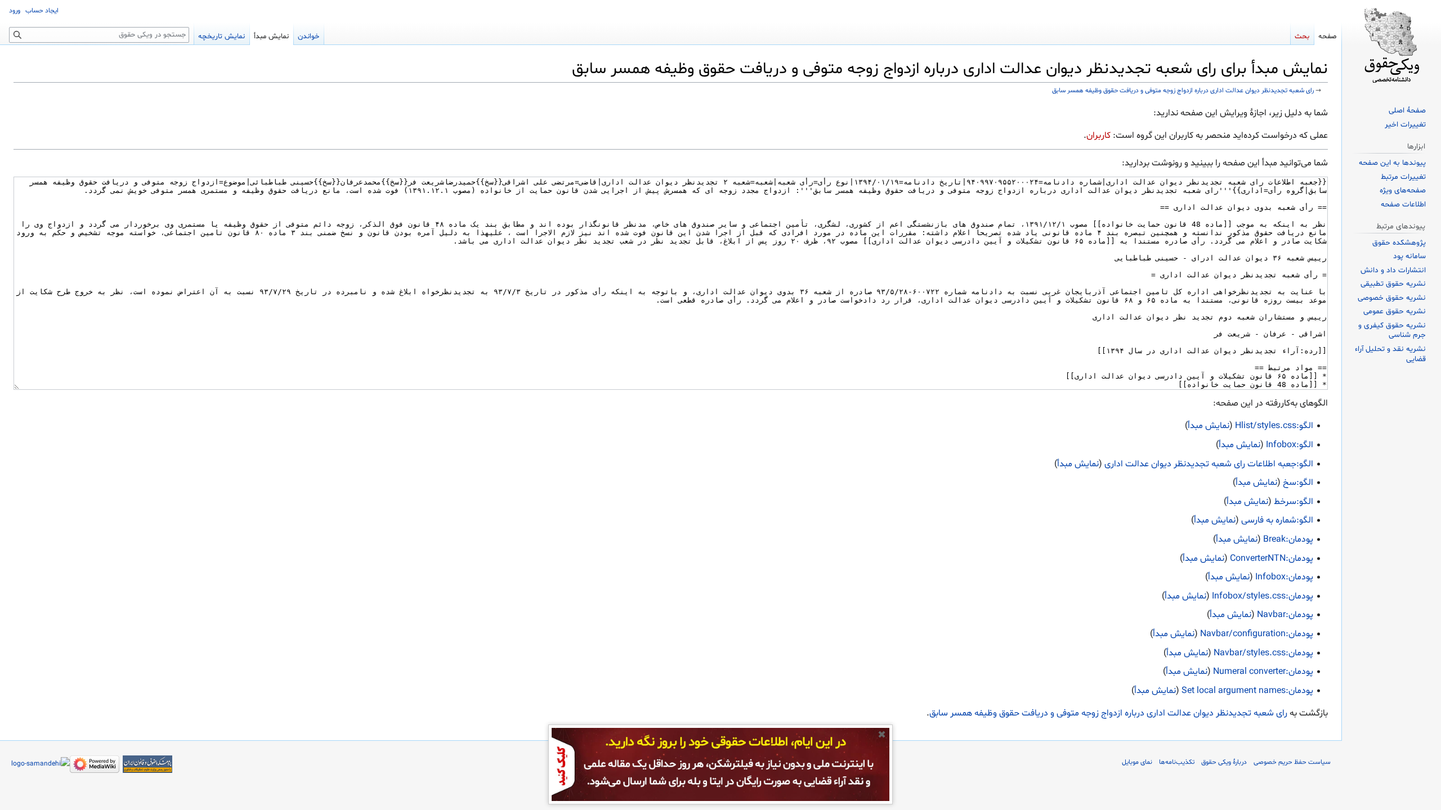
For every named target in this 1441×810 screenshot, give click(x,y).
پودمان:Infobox (1284, 577)
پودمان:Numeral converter (1263, 671)
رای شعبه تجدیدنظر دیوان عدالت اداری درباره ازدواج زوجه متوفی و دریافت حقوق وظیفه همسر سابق (1183, 90)
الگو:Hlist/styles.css (1274, 426)
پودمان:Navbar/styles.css (1263, 653)
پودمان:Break (1288, 539)
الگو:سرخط (1293, 502)
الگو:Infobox (1289, 445)
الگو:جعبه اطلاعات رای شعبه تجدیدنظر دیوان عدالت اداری (1208, 464)
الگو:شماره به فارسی (1277, 520)
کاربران (1098, 135)
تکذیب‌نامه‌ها (1176, 762)
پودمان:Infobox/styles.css (1262, 596)
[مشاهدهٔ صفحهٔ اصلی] (1391, 45)
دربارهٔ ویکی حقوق (1224, 762)
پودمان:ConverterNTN (1271, 558)
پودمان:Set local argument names (1247, 691)
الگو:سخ (1298, 482)
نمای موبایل (1137, 762)
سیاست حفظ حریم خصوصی (1292, 762)
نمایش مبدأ (1208, 426)
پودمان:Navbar (1285, 615)
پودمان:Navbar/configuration (1256, 634)
